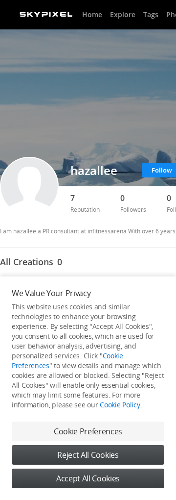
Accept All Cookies (88, 478)
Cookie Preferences (88, 431)
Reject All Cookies (87, 455)
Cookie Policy (120, 404)
